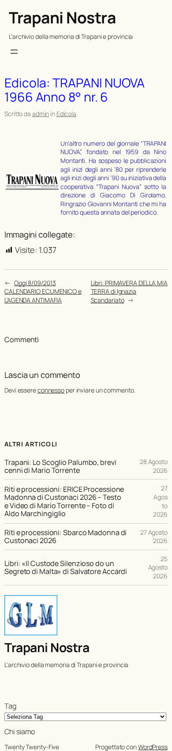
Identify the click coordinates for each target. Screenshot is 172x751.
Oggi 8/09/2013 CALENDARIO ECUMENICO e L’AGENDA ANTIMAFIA (43, 291)
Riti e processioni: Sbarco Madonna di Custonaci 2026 (65, 536)
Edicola (66, 113)
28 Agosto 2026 (154, 466)
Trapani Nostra (62, 17)
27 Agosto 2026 (154, 536)
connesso (50, 390)
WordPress (153, 747)
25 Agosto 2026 (158, 567)
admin (40, 113)
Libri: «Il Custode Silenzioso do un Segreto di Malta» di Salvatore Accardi (65, 567)
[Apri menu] (14, 51)
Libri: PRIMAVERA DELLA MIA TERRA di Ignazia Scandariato (129, 291)
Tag (10, 706)
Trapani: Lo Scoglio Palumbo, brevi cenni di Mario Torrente (60, 466)
